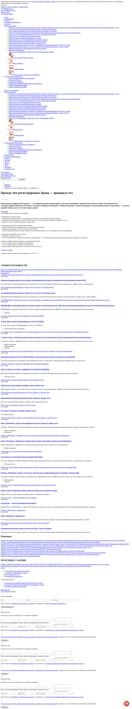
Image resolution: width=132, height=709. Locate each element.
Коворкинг (21, 50)
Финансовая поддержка (33, 38)
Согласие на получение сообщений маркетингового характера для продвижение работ (29, 637)
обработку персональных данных (23, 603)
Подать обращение (28, 78)
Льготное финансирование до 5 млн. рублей (54, 47)
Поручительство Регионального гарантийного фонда (62, 33)
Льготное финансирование (13, 76)
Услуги (7, 162)
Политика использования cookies (15, 586)
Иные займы (22, 87)
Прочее (86, 269)
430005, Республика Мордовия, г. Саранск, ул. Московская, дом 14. (17, 572)
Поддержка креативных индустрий (45, 31)
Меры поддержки (10, 26)
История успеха (55, 269)
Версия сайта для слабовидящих (7, 13)
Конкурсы (46, 269)
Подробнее (4, 211)
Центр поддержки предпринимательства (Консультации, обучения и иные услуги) (91, 27)
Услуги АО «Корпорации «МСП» (43, 52)
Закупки (7, 24)
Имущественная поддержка (37, 48)
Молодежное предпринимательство (101, 269)
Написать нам (5, 590)
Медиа (7, 164)
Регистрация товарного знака (23, 57)
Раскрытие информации (13, 22)
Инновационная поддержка (37, 41)
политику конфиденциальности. (55, 603)
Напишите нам (9, 169)
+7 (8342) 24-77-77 (14, 574)
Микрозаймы (23, 85)
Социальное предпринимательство (44, 29)
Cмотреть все (5, 273)
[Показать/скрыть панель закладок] (10, 200)
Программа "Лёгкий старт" (37, 43)
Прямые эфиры (19, 69)
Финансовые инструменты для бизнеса (27, 75)
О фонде (18, 80)
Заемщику (20, 82)
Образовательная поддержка (38, 40)
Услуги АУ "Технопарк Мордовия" (44, 34)
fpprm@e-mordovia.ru (16, 576)
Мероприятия (9, 19)
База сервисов (18, 63)
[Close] (1, 593)
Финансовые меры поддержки (23, 269)
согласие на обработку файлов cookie (43, 1)
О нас (6, 17)
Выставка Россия (16, 271)
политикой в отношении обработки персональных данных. (64, 630)
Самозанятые (117, 269)
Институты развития (11, 90)
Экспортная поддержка (33, 36)
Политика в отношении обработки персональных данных (24, 583)
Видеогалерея (5, 271)
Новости (7, 20)
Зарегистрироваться (7, 607)
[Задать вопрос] (126, 703)
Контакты (8, 167)
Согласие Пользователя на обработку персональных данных (24, 585)
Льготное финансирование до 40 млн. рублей (55, 45)
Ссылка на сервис (7, 250)
